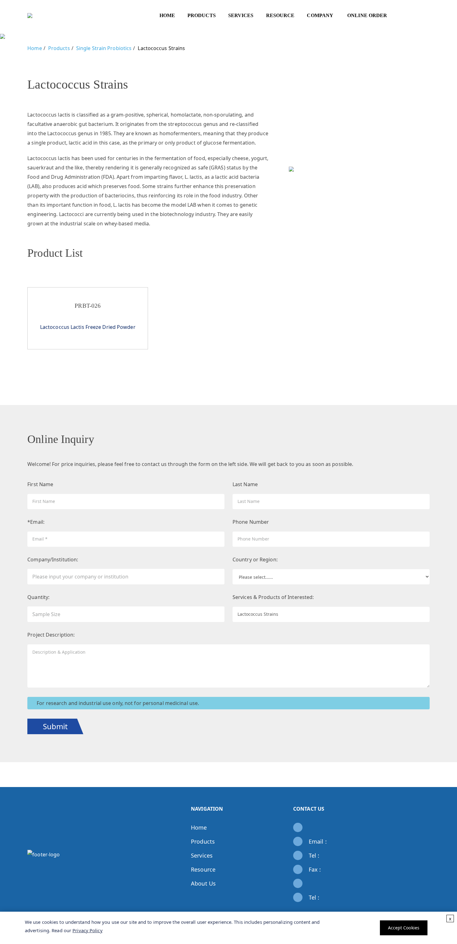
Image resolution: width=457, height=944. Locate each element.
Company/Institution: (52, 559)
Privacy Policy (87, 930)
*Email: (35, 521)
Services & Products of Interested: (273, 597)
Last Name (245, 484)
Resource (203, 869)
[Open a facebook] (409, 850)
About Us (203, 883)
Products (203, 841)
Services (202, 855)
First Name (40, 484)
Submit (55, 726)
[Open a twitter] (419, 850)
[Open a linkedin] (409, 859)
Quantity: (38, 597)
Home (167, 15)
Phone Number (251, 521)
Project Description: (51, 634)
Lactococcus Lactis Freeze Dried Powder (88, 327)
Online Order (367, 15)
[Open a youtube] (419, 859)
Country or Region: (255, 559)
